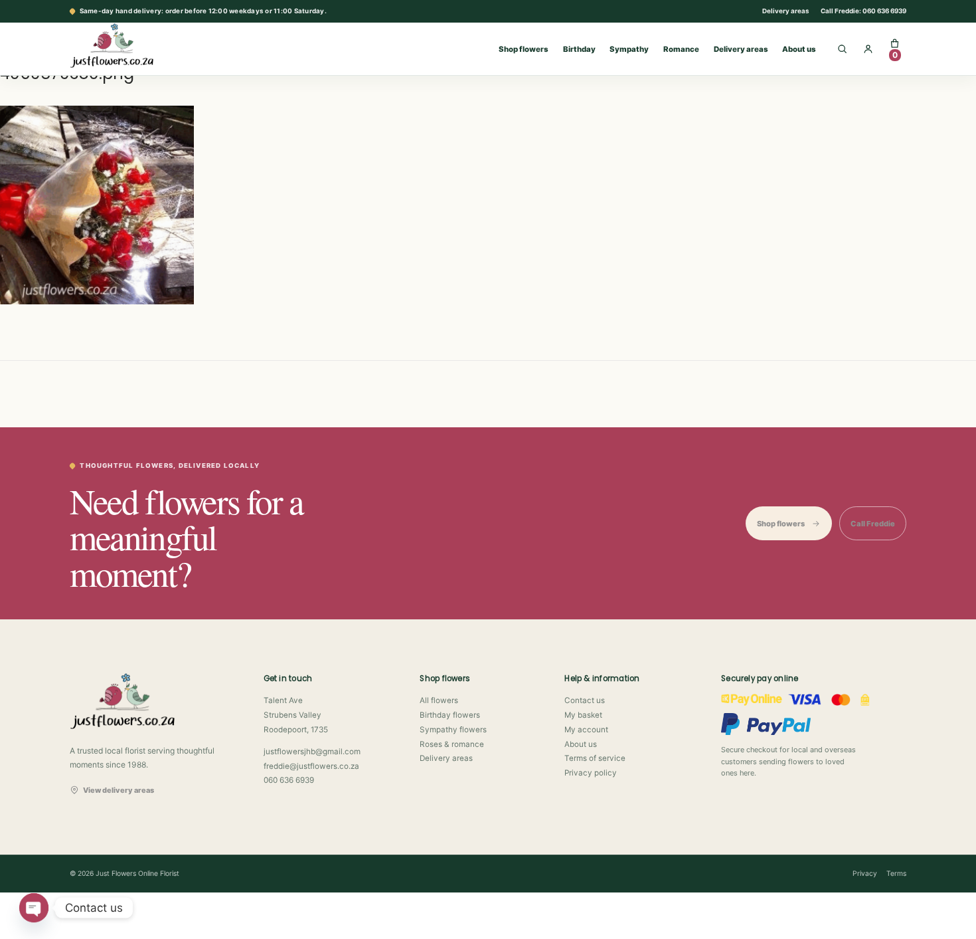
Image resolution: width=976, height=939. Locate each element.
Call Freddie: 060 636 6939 (863, 11)
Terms (896, 873)
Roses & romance (452, 744)
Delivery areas (785, 11)
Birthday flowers (450, 715)
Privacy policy (590, 773)
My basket (583, 715)
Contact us (584, 700)
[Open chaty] (33, 907)
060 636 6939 (289, 780)
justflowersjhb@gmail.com (312, 751)
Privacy (865, 873)
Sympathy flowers (453, 729)
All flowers (439, 700)
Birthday (579, 49)
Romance (681, 49)
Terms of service (594, 758)
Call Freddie (873, 523)
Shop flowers (523, 49)
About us (799, 49)
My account (586, 729)
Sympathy (629, 49)
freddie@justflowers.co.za (311, 766)
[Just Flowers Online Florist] (125, 45)
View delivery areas (118, 790)
